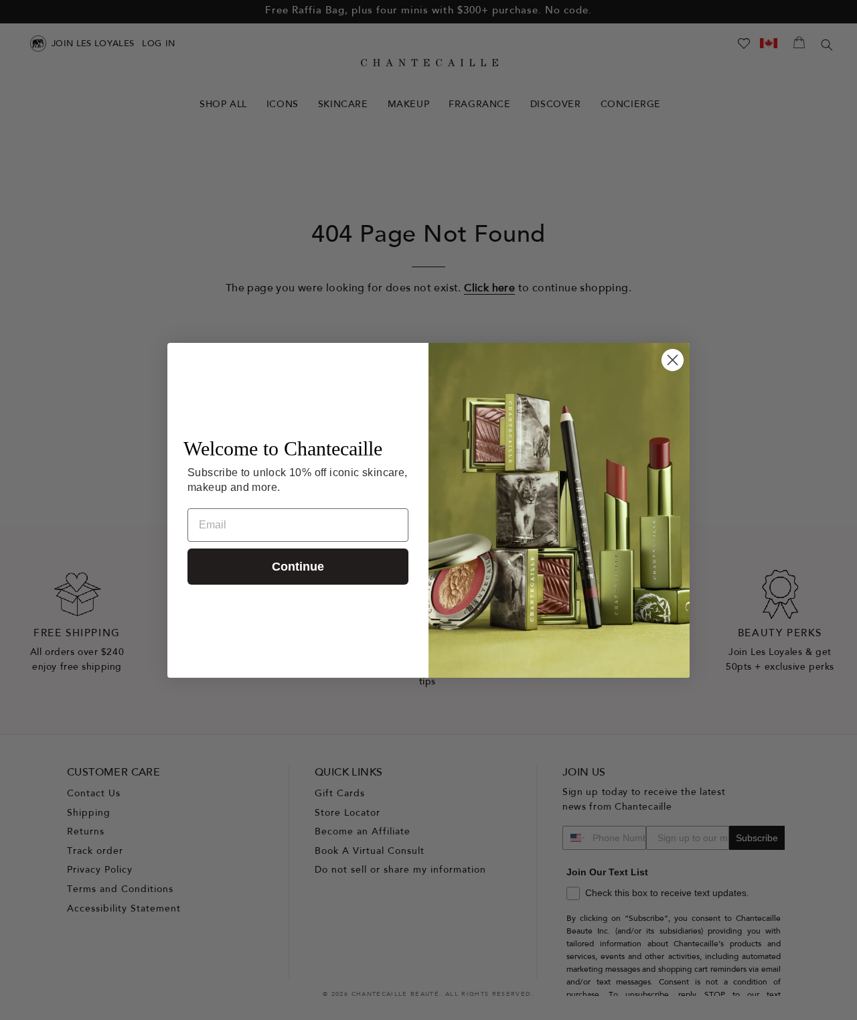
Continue (298, 566)
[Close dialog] (672, 360)
